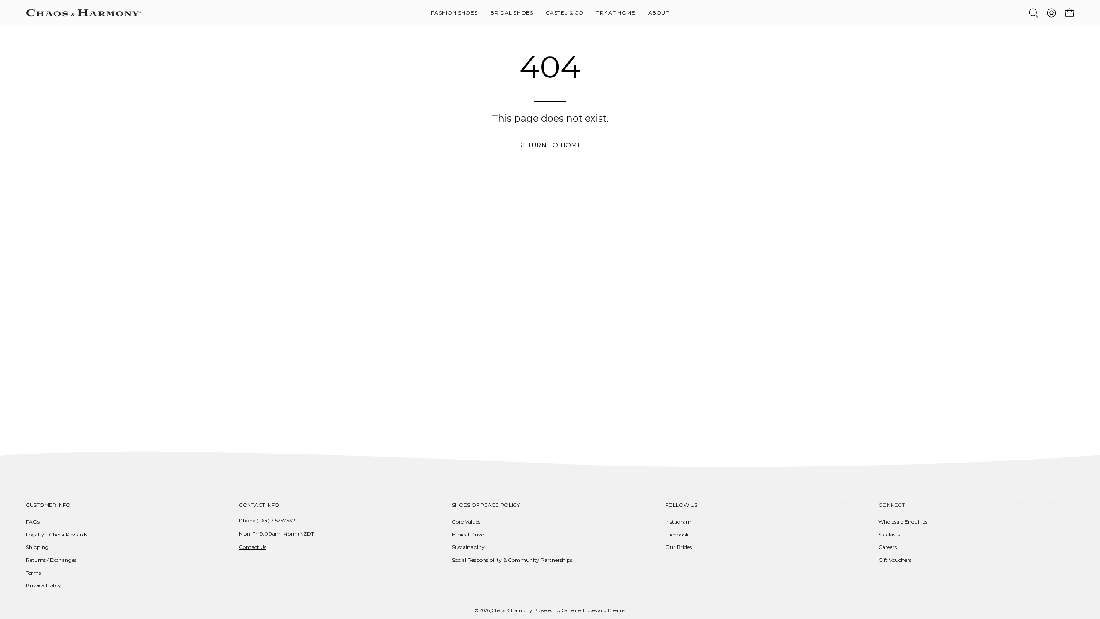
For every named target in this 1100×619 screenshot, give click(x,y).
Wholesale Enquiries (902, 521)
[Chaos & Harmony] (84, 13)
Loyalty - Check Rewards (56, 534)
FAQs (33, 521)
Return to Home (550, 145)
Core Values (466, 521)
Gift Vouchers (894, 560)
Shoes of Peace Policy (486, 505)
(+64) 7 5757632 (276, 520)
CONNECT (891, 505)
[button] (658, 13)
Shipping (37, 547)
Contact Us (252, 547)
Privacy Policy (43, 585)
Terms (33, 573)
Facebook (677, 534)
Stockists (889, 534)
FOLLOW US (681, 505)
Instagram (678, 521)
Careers (887, 547)
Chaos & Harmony (512, 610)
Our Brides (678, 547)
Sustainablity (468, 547)
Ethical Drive (468, 534)
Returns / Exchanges (51, 560)
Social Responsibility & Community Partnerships (512, 560)
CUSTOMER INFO (48, 505)
